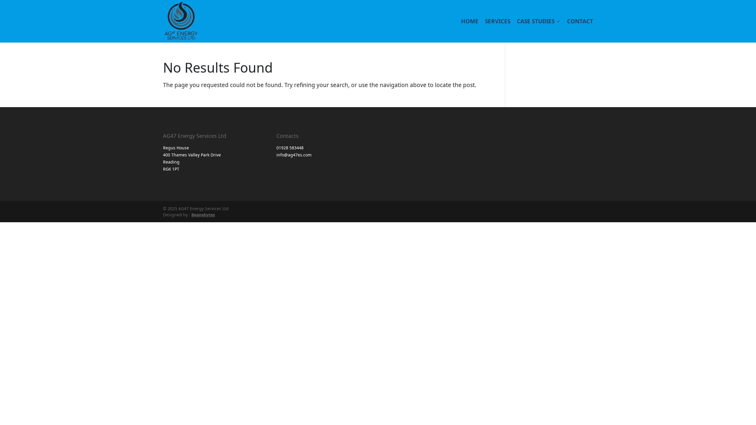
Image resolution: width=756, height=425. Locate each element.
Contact (580, 22)
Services (497, 22)
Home (469, 22)
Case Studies (536, 22)
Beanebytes (203, 215)
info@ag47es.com (294, 155)
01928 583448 (290, 148)
